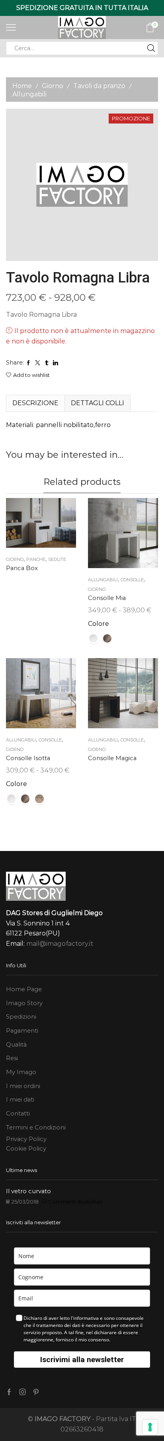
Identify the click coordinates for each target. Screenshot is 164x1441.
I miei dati (20, 1099)
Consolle (132, 579)
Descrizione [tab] (35, 403)
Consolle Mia (107, 598)
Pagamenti (22, 1030)
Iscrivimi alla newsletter (82, 1359)
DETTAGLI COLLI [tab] (97, 403)
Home (22, 86)
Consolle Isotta (28, 758)
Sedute (57, 559)
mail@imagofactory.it (59, 943)
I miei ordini (23, 1086)
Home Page (24, 989)
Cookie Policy (26, 1148)
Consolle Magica (112, 758)
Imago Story (24, 1003)
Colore (98, 623)
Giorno (52, 86)
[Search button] (151, 48)
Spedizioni (21, 1016)
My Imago (21, 1072)
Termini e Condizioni (36, 1127)
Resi (12, 1058)
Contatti (18, 1113)
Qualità (16, 1044)
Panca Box (22, 568)
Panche (35, 559)
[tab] (35, 403)
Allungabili (29, 94)
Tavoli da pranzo (99, 86)
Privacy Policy (26, 1139)
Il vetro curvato (28, 1191)
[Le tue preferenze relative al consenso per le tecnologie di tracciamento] (150, 1427)
